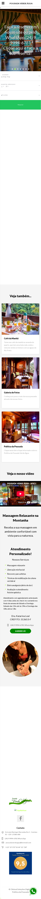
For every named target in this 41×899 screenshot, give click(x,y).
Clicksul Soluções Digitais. (21, 889)
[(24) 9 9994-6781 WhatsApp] (33, 891)
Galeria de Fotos (12, 392)
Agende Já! (20, 631)
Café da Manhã (11, 338)
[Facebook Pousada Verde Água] (20, 818)
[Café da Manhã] (20, 319)
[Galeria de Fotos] (20, 373)
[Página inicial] (20, 802)
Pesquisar (20, 104)
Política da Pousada (13, 446)
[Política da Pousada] (20, 427)
